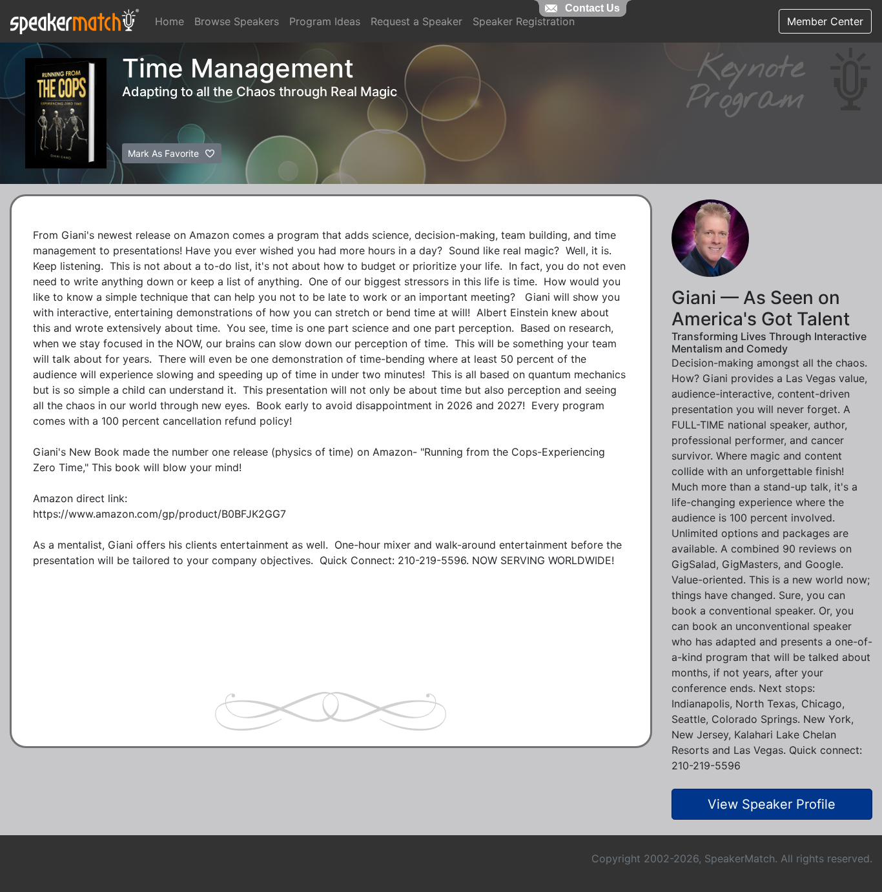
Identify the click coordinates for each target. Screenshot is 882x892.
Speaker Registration (524, 21)
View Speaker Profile (772, 804)
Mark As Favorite (164, 153)
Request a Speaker (416, 21)
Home (169, 21)
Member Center (825, 21)
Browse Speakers (236, 21)
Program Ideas (324, 21)
